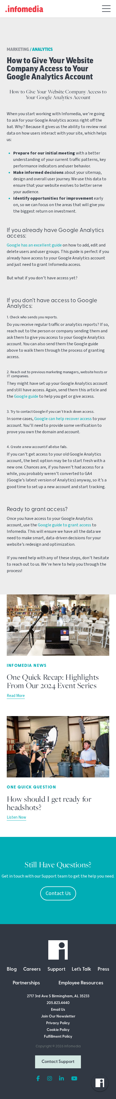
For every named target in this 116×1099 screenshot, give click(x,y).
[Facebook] (38, 1079)
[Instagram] (49, 1079)
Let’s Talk (81, 969)
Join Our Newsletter (58, 1017)
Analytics (42, 50)
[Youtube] (74, 1079)
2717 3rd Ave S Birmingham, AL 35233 (58, 996)
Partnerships (26, 983)
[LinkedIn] (61, 1079)
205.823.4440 (58, 1003)
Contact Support (58, 1062)
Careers (32, 969)
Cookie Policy (58, 1030)
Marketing (18, 50)
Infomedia (72, 1046)
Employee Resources (81, 983)
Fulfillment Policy (58, 1037)
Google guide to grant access (64, 525)
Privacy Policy (58, 1023)
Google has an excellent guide (34, 245)
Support (56, 969)
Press (103, 969)
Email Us (58, 1010)
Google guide (26, 396)
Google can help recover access (63, 419)
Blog (12, 969)
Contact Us (58, 893)
